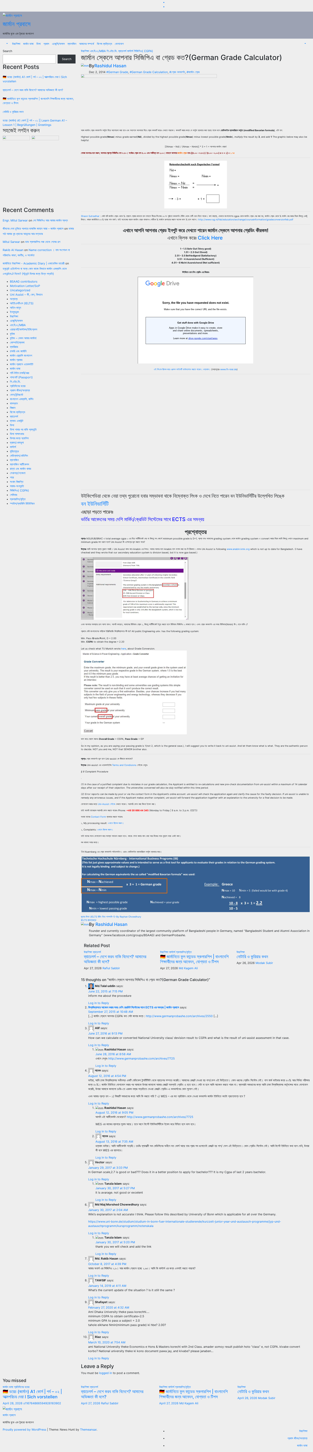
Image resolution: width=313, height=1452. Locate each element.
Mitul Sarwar (11, 242)
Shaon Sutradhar (90, 216)
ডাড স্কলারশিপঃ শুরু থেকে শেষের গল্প (42, 242)
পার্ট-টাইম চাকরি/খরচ (19, 373)
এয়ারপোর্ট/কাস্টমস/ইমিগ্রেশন (23, 329)
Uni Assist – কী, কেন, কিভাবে (26, 294)
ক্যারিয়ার (14, 347)
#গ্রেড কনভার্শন (177, 72)
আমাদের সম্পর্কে (86, 44)
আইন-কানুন (15, 307)
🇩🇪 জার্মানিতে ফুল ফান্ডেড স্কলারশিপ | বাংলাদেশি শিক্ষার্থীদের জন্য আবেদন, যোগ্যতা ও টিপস (194, 959)
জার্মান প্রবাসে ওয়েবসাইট (21, 364)
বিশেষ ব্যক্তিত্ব (104, 44)
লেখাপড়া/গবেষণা (17, 473)
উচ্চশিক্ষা (16, 44)
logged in (105, 1373)
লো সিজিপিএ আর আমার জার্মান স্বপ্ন (50, 220)
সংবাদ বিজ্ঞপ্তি (16, 482)
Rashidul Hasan (110, 65)
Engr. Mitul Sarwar (15, 220)
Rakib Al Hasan (13, 250)
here (123, 648)
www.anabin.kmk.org (238, 549)
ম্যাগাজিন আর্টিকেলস (19, 464)
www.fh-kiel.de (228, 369)
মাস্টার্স (13, 447)
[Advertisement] (39, 172)
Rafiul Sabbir (111, 968)
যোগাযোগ (119, 44)
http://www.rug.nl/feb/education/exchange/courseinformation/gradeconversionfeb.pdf (245, 219)
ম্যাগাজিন (72, 44)
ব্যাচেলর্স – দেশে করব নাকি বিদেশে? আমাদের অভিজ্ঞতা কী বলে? (33, 90)
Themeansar (88, 1429)
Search (7, 51)
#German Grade (117, 72)
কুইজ (12, 334)
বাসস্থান (14, 403)
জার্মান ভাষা (28, 44)
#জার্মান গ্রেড (193, 72)
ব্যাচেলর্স (14, 416)
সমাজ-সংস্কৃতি (17, 486)
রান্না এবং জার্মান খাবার (20, 468)
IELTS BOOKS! (88, 920)
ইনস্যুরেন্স (14, 312)
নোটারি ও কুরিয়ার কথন (13, 112)
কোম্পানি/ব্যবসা (17, 342)
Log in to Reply (98, 1003)
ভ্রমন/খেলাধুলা (17, 442)
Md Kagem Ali (188, 968)
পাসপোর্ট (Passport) (21, 377)
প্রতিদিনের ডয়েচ (18, 386)
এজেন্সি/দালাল (58, 44)
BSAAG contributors (23, 281)
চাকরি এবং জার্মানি (18, 351)
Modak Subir (264, 963)
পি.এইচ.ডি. (15, 381)
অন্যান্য (14, 299)
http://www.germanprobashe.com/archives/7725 (141, 1058)
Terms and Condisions (124, 765)
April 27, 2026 (91, 1403)
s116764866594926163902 (42, 1403)
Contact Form (98, 816)
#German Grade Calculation (149, 72)
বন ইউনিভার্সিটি (95, 503)
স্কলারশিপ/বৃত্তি (18, 499)
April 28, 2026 (13, 1403)
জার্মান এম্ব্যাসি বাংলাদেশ (21, 355)
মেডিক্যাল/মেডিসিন (19, 455)
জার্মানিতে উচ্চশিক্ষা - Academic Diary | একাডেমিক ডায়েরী (33, 263)
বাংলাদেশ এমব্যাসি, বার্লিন (21, 399)
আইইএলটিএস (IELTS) (22, 303)
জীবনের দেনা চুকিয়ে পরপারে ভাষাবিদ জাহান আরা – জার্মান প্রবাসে (33, 228)
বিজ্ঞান (12, 408)
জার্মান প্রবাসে (16, 24)
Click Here (210, 238)
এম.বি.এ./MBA (18, 325)
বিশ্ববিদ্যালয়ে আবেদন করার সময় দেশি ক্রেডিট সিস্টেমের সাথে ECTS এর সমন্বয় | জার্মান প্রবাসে (133, 1007)
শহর (12, 477)
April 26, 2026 (247, 1398)
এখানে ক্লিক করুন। (116, 823)
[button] (7, 44)
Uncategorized (20, 290)
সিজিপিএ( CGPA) (19, 490)
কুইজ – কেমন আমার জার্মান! (23, 338)
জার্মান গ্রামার (16, 360)
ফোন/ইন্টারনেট (16, 394)
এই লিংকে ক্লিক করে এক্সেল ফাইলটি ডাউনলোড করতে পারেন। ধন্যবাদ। (182, 369)
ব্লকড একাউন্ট (16, 421)
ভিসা (38, 44)
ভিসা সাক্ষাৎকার (17, 434)
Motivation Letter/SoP (25, 286)
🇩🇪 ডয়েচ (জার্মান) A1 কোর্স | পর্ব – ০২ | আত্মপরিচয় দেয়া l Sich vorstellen (32, 1394)
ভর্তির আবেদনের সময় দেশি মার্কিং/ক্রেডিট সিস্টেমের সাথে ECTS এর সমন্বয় (142, 519)
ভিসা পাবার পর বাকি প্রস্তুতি (23, 429)
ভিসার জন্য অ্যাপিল (19, 438)
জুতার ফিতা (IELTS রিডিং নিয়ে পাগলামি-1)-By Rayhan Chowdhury (111, 916)
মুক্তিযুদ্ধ (14, 451)
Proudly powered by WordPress (25, 1429)
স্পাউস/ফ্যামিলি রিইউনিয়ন (22, 503)
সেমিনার (13, 495)
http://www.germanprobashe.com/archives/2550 (179, 1016)
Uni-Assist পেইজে (106, 804)
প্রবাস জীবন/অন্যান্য (20, 390)
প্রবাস (46, 44)
